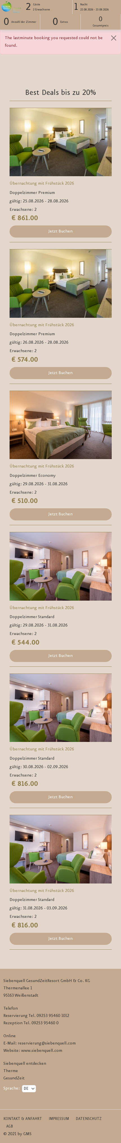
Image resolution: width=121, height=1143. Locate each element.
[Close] (114, 38)
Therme (10, 1070)
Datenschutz (89, 1119)
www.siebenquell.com (41, 1050)
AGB (9, 1126)
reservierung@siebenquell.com (47, 1043)
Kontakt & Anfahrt (22, 1119)
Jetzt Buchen (60, 231)
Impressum (59, 1119)
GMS (27, 1134)
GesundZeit (13, 1078)
